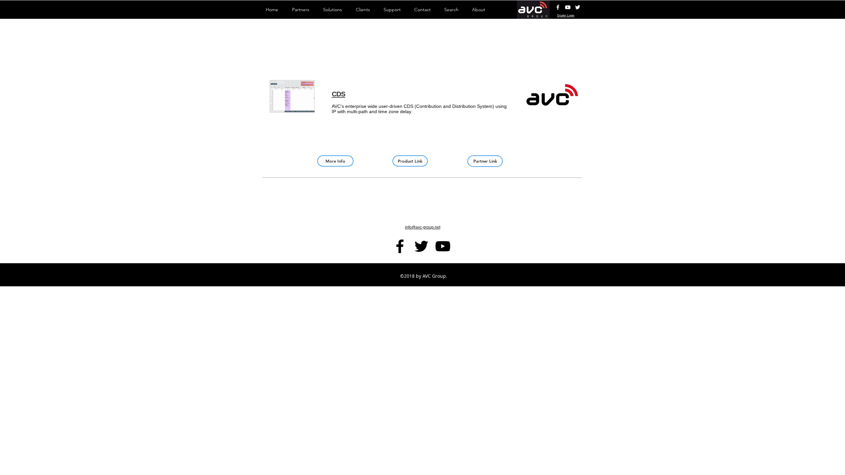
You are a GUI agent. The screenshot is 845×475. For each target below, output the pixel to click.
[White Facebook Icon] (558, 7)
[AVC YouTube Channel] (567, 7)
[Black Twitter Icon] (421, 246)
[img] (552, 110)
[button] (292, 110)
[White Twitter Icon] (577, 7)
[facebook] (400, 246)
